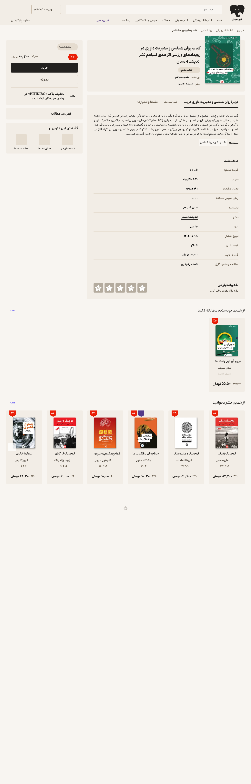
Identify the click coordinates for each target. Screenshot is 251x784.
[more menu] (96, 84)
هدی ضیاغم (182, 77)
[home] (237, 13)
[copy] (15, 96)
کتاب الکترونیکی (224, 30)
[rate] (142, 288)
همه (12, 310)
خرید (44, 67)
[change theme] (11, 9)
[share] (124, 84)
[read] (21, 139)
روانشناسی (206, 30)
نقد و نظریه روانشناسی (184, 30)
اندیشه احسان (185, 84)
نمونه (44, 79)
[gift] (115, 84)
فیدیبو (240, 30)
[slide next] (12, 447)
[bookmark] (105, 84)
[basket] (23, 9)
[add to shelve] (67, 139)
